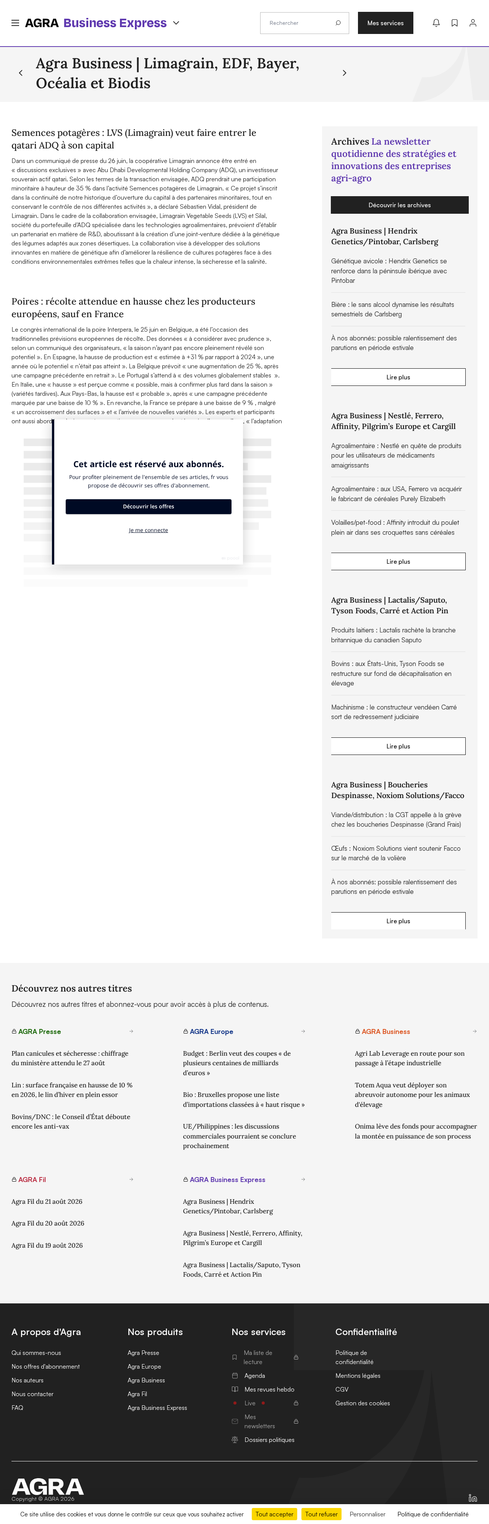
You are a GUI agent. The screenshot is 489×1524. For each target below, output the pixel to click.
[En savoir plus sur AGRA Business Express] (303, 1179)
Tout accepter (274, 1514)
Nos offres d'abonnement (45, 1366)
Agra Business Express (157, 1407)
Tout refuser (321, 1514)
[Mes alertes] (436, 22)
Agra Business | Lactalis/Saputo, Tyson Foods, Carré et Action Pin (241, 1270)
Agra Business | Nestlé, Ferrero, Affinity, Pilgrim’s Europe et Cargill (242, 1238)
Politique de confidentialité (354, 1357)
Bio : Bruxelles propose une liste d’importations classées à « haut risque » (244, 1099)
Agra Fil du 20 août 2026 (47, 1223)
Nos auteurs (27, 1380)
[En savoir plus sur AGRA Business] (475, 1031)
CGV (341, 1389)
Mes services (386, 23)
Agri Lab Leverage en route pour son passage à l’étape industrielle (410, 1058)
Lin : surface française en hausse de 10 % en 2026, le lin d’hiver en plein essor (72, 1090)
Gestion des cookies (362, 1403)
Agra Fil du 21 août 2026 (47, 1201)
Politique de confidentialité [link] (433, 1514)
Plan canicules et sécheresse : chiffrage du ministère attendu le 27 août (69, 1058)
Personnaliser (367, 1514)
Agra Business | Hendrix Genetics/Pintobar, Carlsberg (228, 1206)
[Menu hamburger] (15, 23)
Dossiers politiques (269, 1439)
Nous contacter (32, 1394)
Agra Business (146, 1380)
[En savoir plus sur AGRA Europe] (303, 1031)
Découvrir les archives (400, 205)
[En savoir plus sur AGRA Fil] (131, 1179)
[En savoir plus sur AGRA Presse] (131, 1031)
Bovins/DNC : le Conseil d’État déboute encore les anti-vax (70, 1122)
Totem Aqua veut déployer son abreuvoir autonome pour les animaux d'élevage (412, 1095)
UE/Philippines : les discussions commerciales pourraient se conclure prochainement (239, 1136)
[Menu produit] (176, 23)
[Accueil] (48, 1486)
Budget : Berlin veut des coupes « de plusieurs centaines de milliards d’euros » (237, 1063)
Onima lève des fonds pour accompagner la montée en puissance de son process (416, 1131)
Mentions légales (358, 1375)
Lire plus (398, 377)
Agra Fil (137, 1394)
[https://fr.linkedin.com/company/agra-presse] (473, 1498)
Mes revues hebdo (269, 1389)
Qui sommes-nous (36, 1352)
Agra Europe (144, 1366)
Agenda (254, 1375)
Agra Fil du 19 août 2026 (47, 1245)
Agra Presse (143, 1352)
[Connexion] (473, 22)
